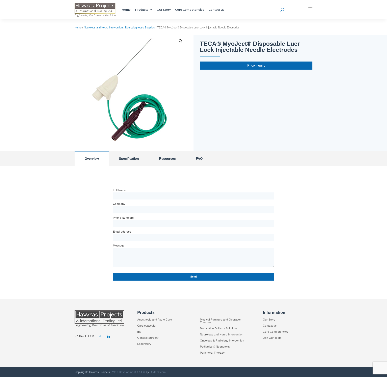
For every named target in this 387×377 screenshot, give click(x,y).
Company (119, 203)
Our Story (164, 9)
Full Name (119, 190)
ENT (140, 331)
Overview (92, 158)
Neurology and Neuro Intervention (103, 27)
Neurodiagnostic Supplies (140, 27)
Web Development (124, 372)
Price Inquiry (256, 65)
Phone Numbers (123, 217)
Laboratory (144, 343)
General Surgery (147, 337)
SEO (142, 372)
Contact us (216, 9)
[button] (180, 41)
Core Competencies (189, 9)
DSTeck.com (158, 372)
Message (119, 245)
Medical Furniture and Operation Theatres (220, 321)
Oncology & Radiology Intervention (222, 340)
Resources (167, 158)
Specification (129, 158)
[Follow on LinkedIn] (108, 336)
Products (141, 9)
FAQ (199, 158)
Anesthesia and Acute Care (154, 319)
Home (126, 9)
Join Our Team (272, 337)
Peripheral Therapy (212, 352)
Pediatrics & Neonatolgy (215, 346)
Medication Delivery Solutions (218, 328)
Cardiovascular (146, 325)
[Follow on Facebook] (100, 336)
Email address (122, 231)
